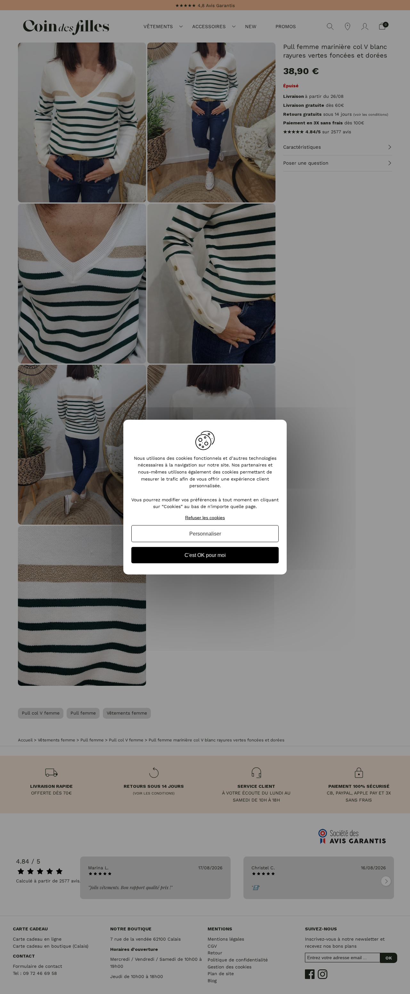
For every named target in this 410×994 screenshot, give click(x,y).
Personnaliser (205, 533)
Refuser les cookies (205, 517)
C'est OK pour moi (205, 555)
